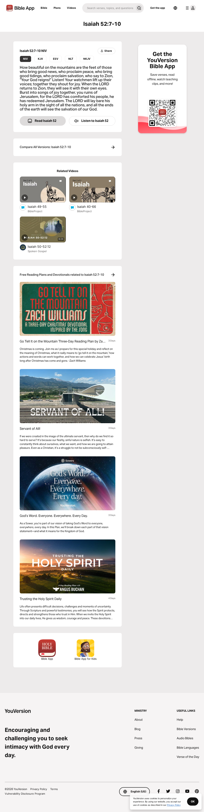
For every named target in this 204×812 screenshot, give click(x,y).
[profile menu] (190, 8)
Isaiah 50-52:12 (43, 246)
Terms (54, 789)
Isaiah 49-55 (41, 206)
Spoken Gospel (37, 251)
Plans (57, 7)
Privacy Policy (38, 789)
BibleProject (35, 211)
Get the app (157, 7)
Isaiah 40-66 (90, 206)
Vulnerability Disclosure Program (25, 793)
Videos (71, 7)
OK (193, 801)
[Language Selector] (175, 8)
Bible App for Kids (86, 658)
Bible (44, 7)
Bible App (47, 658)
